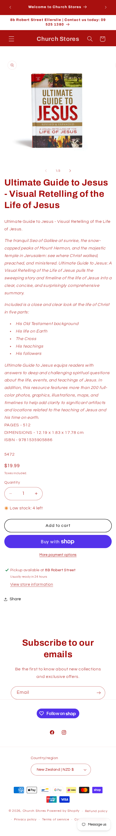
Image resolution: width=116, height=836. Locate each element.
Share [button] (15, 599)
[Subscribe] (99, 692)
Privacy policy (25, 819)
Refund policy (96, 811)
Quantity (12, 482)
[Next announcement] (106, 7)
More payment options (58, 555)
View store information (31, 585)
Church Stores (34, 811)
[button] (11, 39)
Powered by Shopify (63, 811)
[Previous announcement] (10, 7)
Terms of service (55, 819)
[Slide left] (46, 171)
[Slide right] (70, 171)
